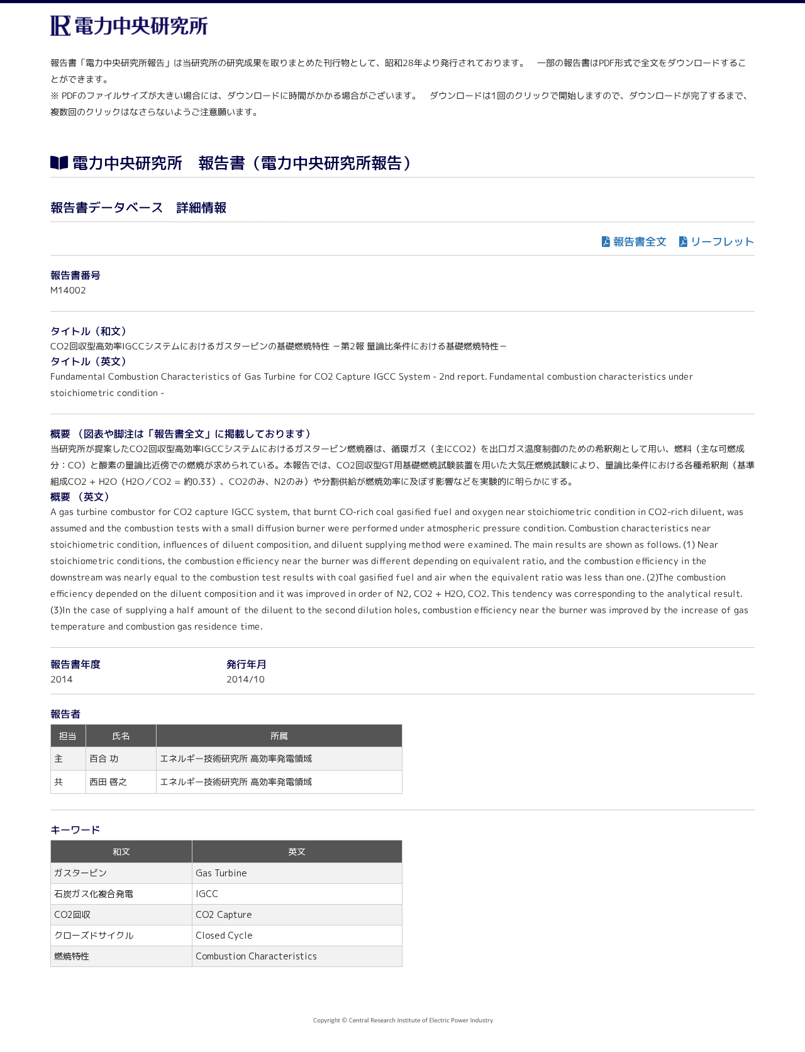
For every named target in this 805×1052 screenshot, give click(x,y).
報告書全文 (640, 241)
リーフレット (723, 241)
